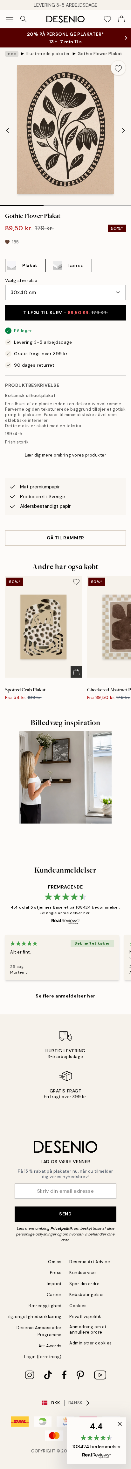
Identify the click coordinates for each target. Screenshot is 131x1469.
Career (54, 1294)
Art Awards (50, 1346)
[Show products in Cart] (121, 19)
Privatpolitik (62, 1228)
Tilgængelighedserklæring (34, 1316)
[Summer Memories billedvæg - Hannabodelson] (65, 777)
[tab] (22, 203)
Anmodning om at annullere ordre (88, 1329)
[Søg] (24, 19)
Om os (55, 1261)
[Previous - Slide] (8, 131)
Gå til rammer (65, 538)
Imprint (54, 1283)
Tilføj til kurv (65, 312)
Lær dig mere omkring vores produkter (66, 455)
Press (56, 1272)
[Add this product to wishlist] (118, 68)
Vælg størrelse (21, 280)
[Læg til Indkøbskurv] (76, 672)
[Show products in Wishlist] (107, 19)
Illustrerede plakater (48, 53)
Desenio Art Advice (89, 1261)
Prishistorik (17, 442)
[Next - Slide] (123, 131)
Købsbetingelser (86, 1294)
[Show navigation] (10, 19)
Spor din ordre (84, 1283)
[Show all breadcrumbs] (11, 54)
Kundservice (82, 1272)
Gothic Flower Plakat (100, 53)
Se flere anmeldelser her (65, 996)
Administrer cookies (90, 1343)
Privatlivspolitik (85, 1316)
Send (65, 1214)
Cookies (78, 1305)
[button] (96, 1440)
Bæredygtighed (45, 1305)
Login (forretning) (43, 1356)
